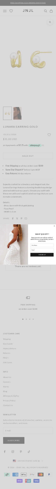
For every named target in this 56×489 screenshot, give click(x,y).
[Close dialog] (54, 226)
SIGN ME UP (42, 254)
